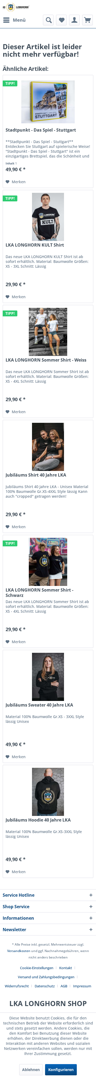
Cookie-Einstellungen (36, 967)
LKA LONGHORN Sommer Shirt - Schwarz (39, 592)
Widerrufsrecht (17, 986)
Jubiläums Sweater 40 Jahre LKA (39, 705)
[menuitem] (14, 20)
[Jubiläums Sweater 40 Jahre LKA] (48, 677)
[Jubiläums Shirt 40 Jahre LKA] (48, 447)
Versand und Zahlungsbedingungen (46, 977)
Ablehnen (31, 1069)
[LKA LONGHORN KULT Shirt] (48, 217)
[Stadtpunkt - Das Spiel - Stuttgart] (48, 102)
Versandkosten (18, 951)
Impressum (82, 986)
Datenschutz (45, 986)
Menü (19, 20)
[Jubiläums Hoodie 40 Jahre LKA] (48, 792)
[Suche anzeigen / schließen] (48, 20)
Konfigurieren (61, 1069)
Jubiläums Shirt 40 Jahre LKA (36, 475)
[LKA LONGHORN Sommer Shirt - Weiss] (48, 332)
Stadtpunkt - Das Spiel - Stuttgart (41, 130)
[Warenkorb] (87, 20)
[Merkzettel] (61, 20)
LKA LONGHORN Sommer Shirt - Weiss (46, 360)
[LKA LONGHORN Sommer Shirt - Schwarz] (48, 562)
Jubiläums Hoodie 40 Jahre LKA (38, 820)
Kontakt (65, 967)
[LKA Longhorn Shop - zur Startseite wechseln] (16, 7)
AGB (64, 986)
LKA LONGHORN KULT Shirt (35, 245)
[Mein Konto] (74, 20)
